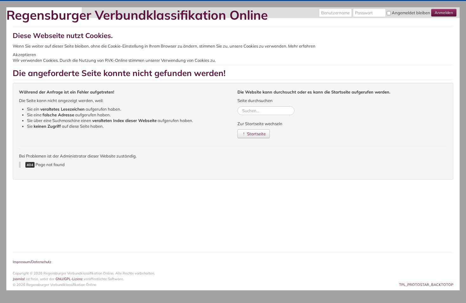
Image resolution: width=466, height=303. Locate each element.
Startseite (256, 133)
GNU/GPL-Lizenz (69, 279)
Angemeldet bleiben (411, 12)
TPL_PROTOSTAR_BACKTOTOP (426, 284)
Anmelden (444, 12)
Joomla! (19, 279)
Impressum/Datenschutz (32, 262)
